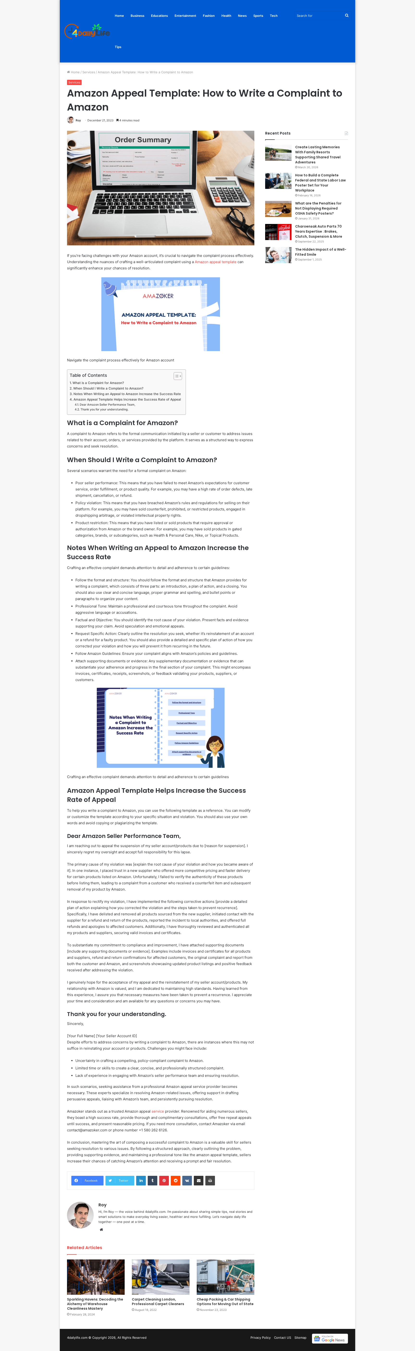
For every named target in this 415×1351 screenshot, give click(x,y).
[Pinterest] (164, 1180)
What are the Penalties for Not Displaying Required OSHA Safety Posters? (318, 208)
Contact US (282, 1337)
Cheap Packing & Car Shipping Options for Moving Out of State (225, 1301)
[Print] (210, 1180)
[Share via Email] (198, 1180)
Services (88, 72)
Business (137, 16)
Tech (274, 16)
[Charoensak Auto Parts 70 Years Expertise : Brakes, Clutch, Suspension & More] (278, 232)
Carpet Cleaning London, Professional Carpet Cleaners (158, 1301)
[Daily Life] (87, 31)
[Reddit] (175, 1180)
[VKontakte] (187, 1180)
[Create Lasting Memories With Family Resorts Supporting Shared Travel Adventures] (278, 153)
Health (226, 16)
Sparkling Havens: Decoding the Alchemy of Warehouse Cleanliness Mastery (95, 1304)
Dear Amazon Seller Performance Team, (107, 404)
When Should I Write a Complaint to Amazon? (108, 388)
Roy (78, 120)
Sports (258, 16)
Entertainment (185, 16)
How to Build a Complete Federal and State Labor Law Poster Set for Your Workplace (320, 183)
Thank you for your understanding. (104, 409)
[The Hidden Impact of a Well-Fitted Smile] (278, 255)
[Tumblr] (152, 1180)
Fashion (209, 16)
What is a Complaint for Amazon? (98, 383)
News (242, 16)
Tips (118, 47)
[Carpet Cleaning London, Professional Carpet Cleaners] (160, 1277)
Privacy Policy (260, 1337)
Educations (159, 16)
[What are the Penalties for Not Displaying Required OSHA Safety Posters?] (278, 209)
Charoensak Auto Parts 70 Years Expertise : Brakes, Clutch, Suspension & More (319, 231)
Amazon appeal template (216, 262)
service (158, 1111)
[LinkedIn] (141, 1180)
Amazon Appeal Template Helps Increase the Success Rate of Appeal (127, 399)
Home (119, 16)
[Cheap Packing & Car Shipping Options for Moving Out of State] (225, 1277)
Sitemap (300, 1337)
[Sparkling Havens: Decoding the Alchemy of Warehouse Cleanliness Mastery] (96, 1277)
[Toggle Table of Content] (175, 376)
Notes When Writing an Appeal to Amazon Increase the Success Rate (127, 394)
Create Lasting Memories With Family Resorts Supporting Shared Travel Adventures (318, 155)
